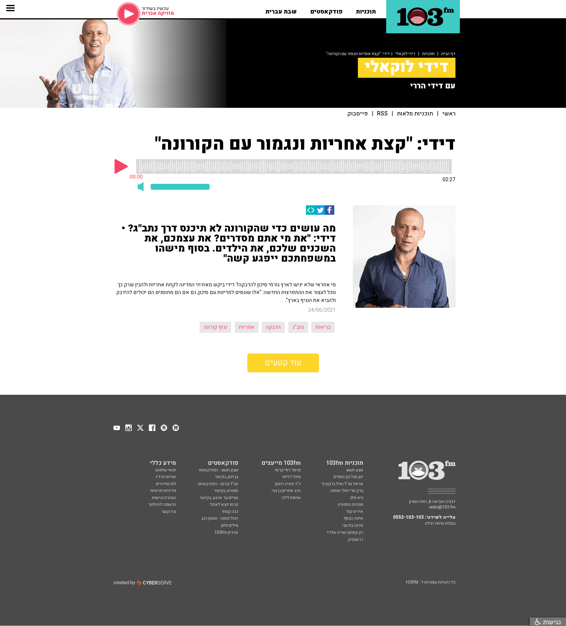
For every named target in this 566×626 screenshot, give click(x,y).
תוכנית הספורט (350, 504)
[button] (366, 9)
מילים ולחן (229, 525)
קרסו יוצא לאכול (224, 504)
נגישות (551, 621)
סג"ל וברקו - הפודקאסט (218, 484)
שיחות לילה (291, 497)
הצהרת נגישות (164, 497)
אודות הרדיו (166, 477)
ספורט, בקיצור (226, 490)
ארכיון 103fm (226, 532)
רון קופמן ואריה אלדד (344, 532)
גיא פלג (356, 497)
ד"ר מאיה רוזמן (288, 484)
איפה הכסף (353, 518)
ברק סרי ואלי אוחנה (346, 490)
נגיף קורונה (215, 327)
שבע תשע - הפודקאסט (218, 470)
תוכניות (428, 54)
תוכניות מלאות (415, 114)
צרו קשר (169, 511)
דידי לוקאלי (405, 54)
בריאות (322, 327)
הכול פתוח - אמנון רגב (219, 518)
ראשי (448, 114)
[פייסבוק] (329, 210)
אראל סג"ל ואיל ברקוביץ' (342, 484)
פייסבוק (357, 114)
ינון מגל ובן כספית (348, 477)
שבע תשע (354, 470)
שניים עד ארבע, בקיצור (219, 497)
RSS (382, 114)
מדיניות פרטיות (163, 490)
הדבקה (273, 327)
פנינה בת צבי (352, 525)
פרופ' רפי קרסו (288, 470)
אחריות (246, 327)
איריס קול (354, 511)
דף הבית (448, 54)
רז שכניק (355, 539)
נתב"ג (298, 327)
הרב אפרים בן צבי (286, 490)
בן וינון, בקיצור (226, 477)
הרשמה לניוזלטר (162, 504)
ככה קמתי (230, 511)
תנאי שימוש (165, 470)
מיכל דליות (291, 477)
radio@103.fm (442, 507)
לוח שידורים (166, 484)
